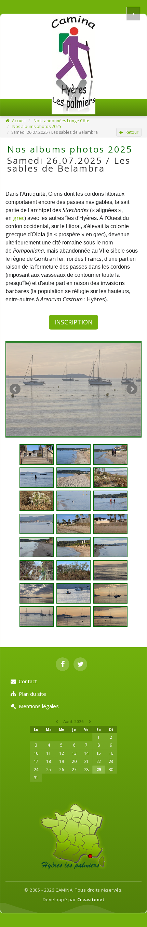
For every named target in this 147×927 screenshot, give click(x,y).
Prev (15, 389)
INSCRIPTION (73, 322)
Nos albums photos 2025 (36, 126)
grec (18, 218)
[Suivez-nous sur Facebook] (62, 664)
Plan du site (32, 693)
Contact (28, 681)
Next (131, 389)
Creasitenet (91, 899)
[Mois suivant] (90, 721)
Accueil (18, 121)
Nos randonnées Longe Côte (61, 121)
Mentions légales (39, 706)
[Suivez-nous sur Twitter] (80, 664)
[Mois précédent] (57, 721)
